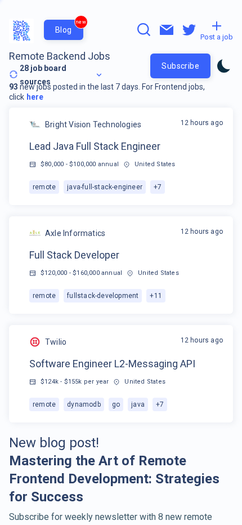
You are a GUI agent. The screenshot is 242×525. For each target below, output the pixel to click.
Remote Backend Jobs (59, 56)
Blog (69, 27)
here (34, 96)
